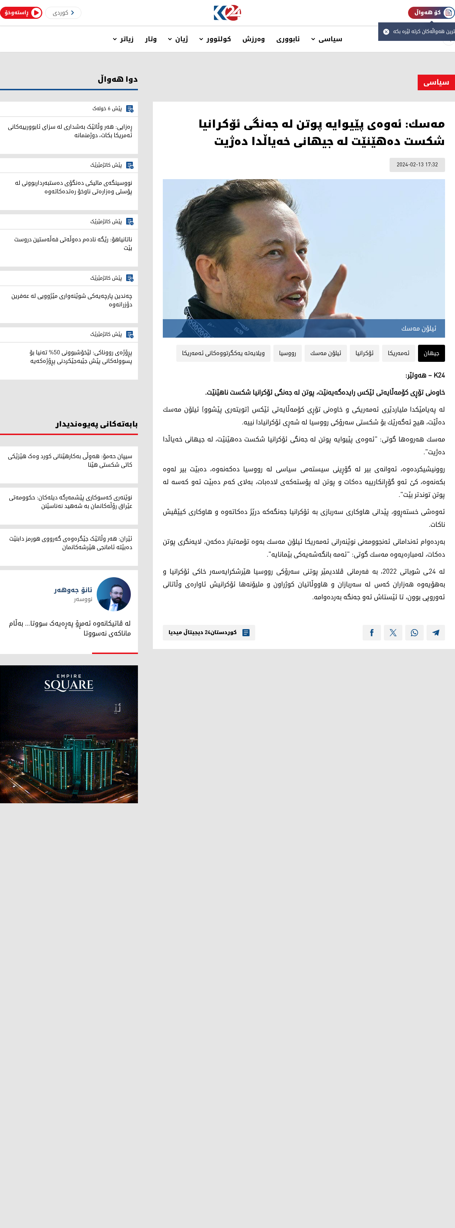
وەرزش (253, 39)
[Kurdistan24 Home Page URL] (227, 13)
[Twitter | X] (393, 632)
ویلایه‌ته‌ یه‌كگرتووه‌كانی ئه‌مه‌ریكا (223, 353)
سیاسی (330, 39)
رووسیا (287, 353)
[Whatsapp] (414, 632)
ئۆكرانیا (364, 353)
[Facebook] (372, 632)
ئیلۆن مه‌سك (325, 353)
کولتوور (219, 39)
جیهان (431, 353)
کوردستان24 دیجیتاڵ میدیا (202, 632)
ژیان (181, 39)
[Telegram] (436, 632)
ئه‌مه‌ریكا (399, 353)
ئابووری (288, 39)
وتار (151, 39)
